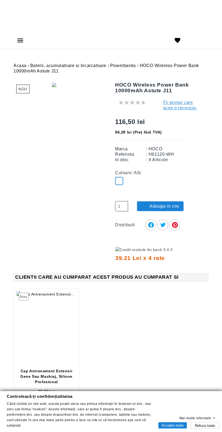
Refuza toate (205, 425)
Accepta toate (173, 425)
